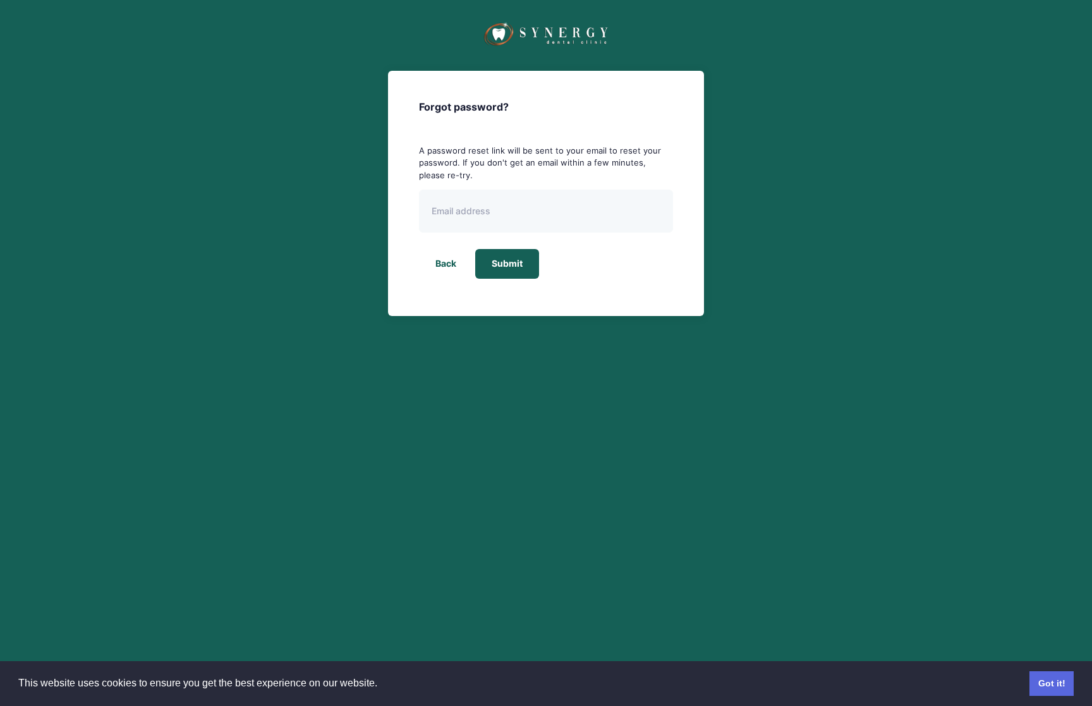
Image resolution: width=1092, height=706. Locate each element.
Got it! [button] (1051, 683)
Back (445, 263)
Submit (507, 263)
